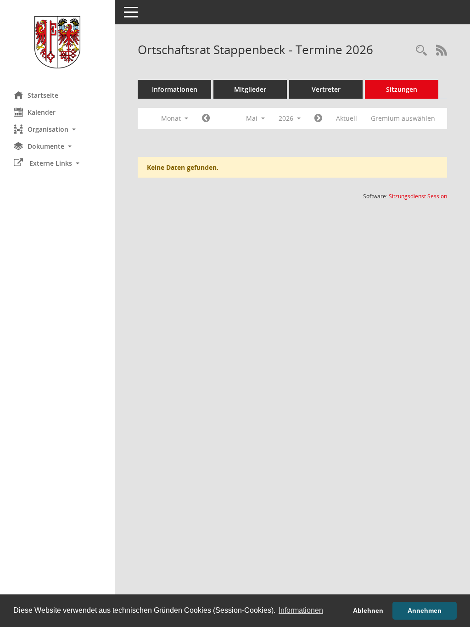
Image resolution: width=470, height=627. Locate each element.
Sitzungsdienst (418, 196)
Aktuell (346, 118)
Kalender (42, 112)
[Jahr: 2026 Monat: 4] (206, 118)
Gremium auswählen (403, 118)
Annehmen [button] (425, 610)
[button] (57, 129)
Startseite (43, 95)
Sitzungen (401, 89)
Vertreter (326, 89)
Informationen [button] (301, 610)
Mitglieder (250, 89)
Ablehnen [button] (368, 610)
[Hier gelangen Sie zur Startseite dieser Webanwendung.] (57, 42)
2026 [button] (287, 118)
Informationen (174, 89)
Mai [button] (252, 118)
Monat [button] (172, 118)
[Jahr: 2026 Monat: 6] (318, 118)
